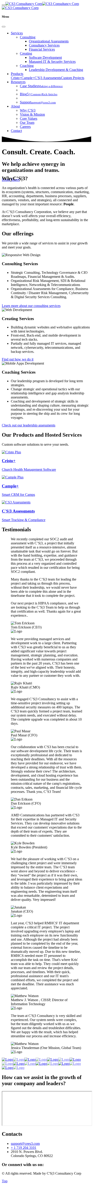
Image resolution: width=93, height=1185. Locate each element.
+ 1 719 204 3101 (23, 1148)
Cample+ (28, 78)
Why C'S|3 (27, 110)
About (15, 106)
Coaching (27, 66)
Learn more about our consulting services (31, 306)
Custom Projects (72, 78)
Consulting (27, 37)
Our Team (27, 122)
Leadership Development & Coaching (56, 70)
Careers (25, 127)
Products (17, 74)
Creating (26, 53)
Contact (16, 131)
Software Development (45, 57)
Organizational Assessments (49, 41)
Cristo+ (16, 78)
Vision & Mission (32, 114)
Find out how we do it (17, 359)
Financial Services (42, 49)
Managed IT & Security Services (52, 61)
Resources (18, 82)
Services (17, 33)
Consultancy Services (44, 45)
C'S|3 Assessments (48, 78)
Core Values (28, 118)
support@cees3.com (25, 1143)
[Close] (3, 26)
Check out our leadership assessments (28, 425)
